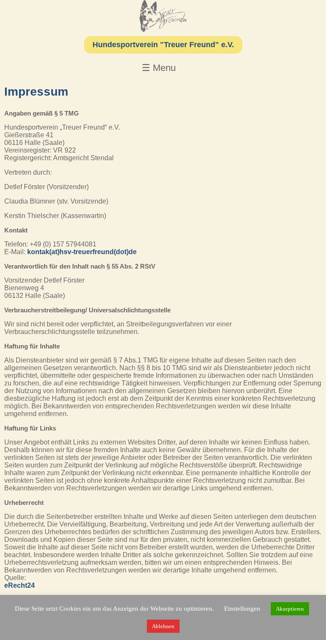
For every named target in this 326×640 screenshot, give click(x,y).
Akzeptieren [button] (290, 609)
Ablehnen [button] (163, 626)
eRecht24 (19, 585)
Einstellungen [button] (242, 608)
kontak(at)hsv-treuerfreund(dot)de (82, 251)
